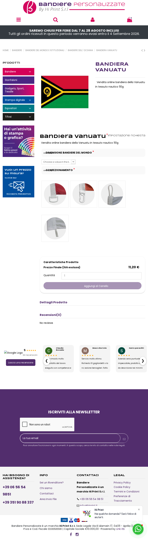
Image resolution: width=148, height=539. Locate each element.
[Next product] (144, 50)
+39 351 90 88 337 (18, 502)
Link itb (120, 529)
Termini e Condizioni (126, 491)
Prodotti (11, 63)
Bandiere (18, 71)
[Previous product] (142, 50)
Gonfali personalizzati (18, 80)
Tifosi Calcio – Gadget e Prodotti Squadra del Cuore (18, 116)
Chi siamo (46, 488)
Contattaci (47, 493)
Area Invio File (48, 499)
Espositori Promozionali (18, 108)
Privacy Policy (122, 482)
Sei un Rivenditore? (52, 482)
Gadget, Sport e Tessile (18, 90)
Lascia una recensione (20, 362)
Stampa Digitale (18, 100)
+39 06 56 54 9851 (14, 491)
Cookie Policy (122, 487)
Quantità (49, 275)
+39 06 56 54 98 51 (91, 499)
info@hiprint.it (88, 505)
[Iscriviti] (124, 439)
